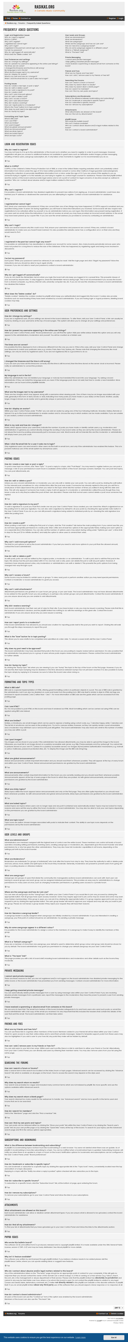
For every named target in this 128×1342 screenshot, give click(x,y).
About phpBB (62, 1247)
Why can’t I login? (11, 46)
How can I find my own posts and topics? (81, 91)
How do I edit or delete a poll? (16, 97)
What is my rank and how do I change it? (21, 76)
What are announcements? (15, 129)
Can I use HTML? (11, 121)
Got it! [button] (114, 1337)
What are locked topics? (14, 133)
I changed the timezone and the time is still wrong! (24, 68)
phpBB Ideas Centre (13, 1261)
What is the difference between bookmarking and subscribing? (89, 98)
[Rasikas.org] (18, 9)
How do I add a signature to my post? (19, 90)
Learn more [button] (81, 1337)
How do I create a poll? (13, 92)
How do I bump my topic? (15, 111)
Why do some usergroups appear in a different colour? (86, 48)
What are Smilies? (12, 123)
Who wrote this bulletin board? (77, 121)
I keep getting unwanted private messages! (82, 62)
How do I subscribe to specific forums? (80, 103)
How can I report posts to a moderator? (20, 105)
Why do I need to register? (15, 37)
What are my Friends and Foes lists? (79, 73)
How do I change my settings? (16, 62)
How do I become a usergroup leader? (80, 46)
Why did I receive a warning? (16, 103)
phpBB (34, 382)
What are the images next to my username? (22, 72)
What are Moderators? (73, 39)
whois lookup (65, 1276)
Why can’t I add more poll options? (18, 94)
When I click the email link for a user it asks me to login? (26, 79)
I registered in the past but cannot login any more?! (25, 48)
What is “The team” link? (74, 52)
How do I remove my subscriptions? (79, 105)
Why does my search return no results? (80, 85)
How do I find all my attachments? (78, 114)
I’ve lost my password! (13, 50)
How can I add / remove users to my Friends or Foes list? (87, 75)
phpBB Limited (74, 1245)
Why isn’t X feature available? (76, 123)
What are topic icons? (13, 136)
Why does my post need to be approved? (21, 109)
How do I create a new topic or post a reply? (22, 86)
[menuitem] (7, 18)
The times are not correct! (15, 66)
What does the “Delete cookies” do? (18, 54)
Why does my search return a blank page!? (82, 87)
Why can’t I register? (12, 42)
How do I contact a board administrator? (81, 130)
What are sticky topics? (14, 131)
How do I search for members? (77, 89)
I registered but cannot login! (16, 44)
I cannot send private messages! (78, 60)
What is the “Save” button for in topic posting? (22, 107)
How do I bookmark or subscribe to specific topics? (85, 101)
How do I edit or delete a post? (16, 88)
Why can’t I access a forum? (16, 99)
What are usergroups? (73, 42)
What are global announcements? (18, 127)
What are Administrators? (75, 37)
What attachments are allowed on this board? (83, 112)
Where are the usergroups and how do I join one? (84, 44)
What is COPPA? (11, 39)
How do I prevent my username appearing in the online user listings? (31, 64)
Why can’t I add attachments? (17, 101)
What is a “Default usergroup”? (77, 50)
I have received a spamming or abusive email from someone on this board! (92, 65)
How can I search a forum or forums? (79, 83)
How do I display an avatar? (16, 74)
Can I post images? (12, 125)
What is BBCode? (11, 119)
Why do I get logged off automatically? (20, 52)
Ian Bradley (119, 1318)
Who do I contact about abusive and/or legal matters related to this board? (92, 127)
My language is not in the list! (16, 70)
